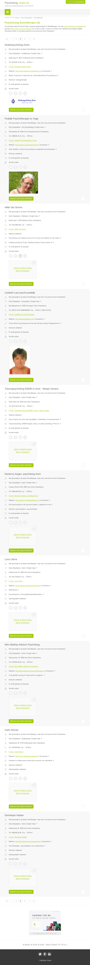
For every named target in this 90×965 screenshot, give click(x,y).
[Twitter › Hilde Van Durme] (11, 256)
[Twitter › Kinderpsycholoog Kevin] (11, 93)
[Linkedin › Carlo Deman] (20, 778)
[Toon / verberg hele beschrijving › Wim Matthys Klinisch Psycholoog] (47, 675)
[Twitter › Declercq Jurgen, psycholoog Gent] (11, 522)
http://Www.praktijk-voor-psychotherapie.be (29, 671)
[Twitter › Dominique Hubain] (11, 864)
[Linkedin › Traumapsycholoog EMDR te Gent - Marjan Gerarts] (20, 437)
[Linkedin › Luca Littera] (20, 608)
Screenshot (47, 71)
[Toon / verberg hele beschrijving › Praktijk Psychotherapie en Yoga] (47, 149)
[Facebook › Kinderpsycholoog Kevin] (15, 93)
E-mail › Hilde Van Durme (17, 229)
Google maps (36, 53)
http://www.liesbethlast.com (24, 319)
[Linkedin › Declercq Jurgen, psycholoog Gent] (20, 522)
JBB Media (43, 960)
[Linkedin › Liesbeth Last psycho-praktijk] (20, 341)
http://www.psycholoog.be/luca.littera (27, 586)
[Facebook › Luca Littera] (15, 608)
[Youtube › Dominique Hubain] (25, 864)
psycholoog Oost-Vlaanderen (74, 26)
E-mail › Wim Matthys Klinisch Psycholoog (23, 666)
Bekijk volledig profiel (21, 110)
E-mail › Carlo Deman (16, 752)
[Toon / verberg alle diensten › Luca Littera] (47, 594)
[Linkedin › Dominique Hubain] (20, 864)
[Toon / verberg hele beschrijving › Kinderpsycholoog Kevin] (47, 75)
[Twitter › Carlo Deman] (11, 778)
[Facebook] (45, 954)
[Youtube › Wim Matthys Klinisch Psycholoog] (25, 693)
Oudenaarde (26, 738)
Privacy (49, 960)
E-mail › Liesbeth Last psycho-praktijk (21, 314)
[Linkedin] (49, 954)
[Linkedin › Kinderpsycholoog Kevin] (20, 93)
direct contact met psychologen (21, 29)
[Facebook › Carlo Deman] (15, 778)
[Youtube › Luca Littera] (25, 608)
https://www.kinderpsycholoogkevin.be (28, 71)
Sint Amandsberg (28, 127)
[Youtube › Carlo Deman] (25, 778)
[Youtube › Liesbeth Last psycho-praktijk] (25, 341)
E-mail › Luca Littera (15, 581)
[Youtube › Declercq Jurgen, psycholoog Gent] (25, 522)
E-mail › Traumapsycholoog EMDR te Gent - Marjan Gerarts (29, 411)
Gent (23, 397)
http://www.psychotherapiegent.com (27, 500)
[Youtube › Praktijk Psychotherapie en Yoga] (25, 167)
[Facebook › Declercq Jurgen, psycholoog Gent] (15, 522)
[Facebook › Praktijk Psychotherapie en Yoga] (15, 167)
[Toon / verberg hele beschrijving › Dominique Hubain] (47, 846)
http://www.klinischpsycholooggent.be (28, 841)
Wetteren (25, 216)
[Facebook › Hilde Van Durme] (15, 256)
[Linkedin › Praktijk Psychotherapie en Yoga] (20, 167)
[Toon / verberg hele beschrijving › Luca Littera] (47, 590)
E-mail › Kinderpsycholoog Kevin (20, 67)
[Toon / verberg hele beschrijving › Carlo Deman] (47, 760)
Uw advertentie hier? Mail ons (45, 933)
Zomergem (25, 301)
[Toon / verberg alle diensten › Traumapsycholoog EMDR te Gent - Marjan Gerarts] (47, 424)
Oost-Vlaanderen (14, 53)
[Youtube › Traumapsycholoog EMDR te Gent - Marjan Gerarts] (25, 437)
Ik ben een (75, 2)
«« (7, 39)
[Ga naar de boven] (83, 110)
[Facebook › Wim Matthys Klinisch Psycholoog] (15, 693)
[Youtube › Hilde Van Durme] (25, 256)
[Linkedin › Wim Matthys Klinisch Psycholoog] (20, 693)
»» (34, 39)
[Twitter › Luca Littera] (11, 608)
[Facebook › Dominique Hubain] (15, 864)
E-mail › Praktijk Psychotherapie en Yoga (23, 140)
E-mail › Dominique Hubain (18, 837)
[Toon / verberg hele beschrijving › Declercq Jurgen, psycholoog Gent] (47, 504)
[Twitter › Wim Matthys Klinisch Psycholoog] (11, 693)
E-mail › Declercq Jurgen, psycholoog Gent (23, 496)
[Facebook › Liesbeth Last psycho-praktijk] (15, 341)
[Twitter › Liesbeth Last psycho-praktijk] (11, 341)
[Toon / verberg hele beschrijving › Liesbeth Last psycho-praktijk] (47, 323)
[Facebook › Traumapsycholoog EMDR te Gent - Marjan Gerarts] (15, 437)
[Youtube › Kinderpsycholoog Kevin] (25, 93)
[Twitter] (40, 954)
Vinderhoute (26, 53)
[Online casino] (46, 911)
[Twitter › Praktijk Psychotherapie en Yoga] (11, 167)
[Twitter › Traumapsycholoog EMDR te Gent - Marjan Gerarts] (11, 437)
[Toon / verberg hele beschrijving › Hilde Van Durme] (47, 238)
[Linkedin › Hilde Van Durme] (20, 256)
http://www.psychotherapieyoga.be (26, 145)
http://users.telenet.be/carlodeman (26, 756)
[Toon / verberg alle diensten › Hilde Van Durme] (47, 242)
